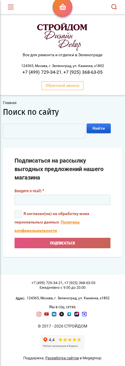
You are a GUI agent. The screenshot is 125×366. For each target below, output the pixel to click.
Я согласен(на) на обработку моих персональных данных (52, 222)
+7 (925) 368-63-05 (83, 72)
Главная (10, 103)
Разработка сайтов (62, 358)
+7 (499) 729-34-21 (42, 72)
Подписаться (62, 243)
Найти (98, 128)
